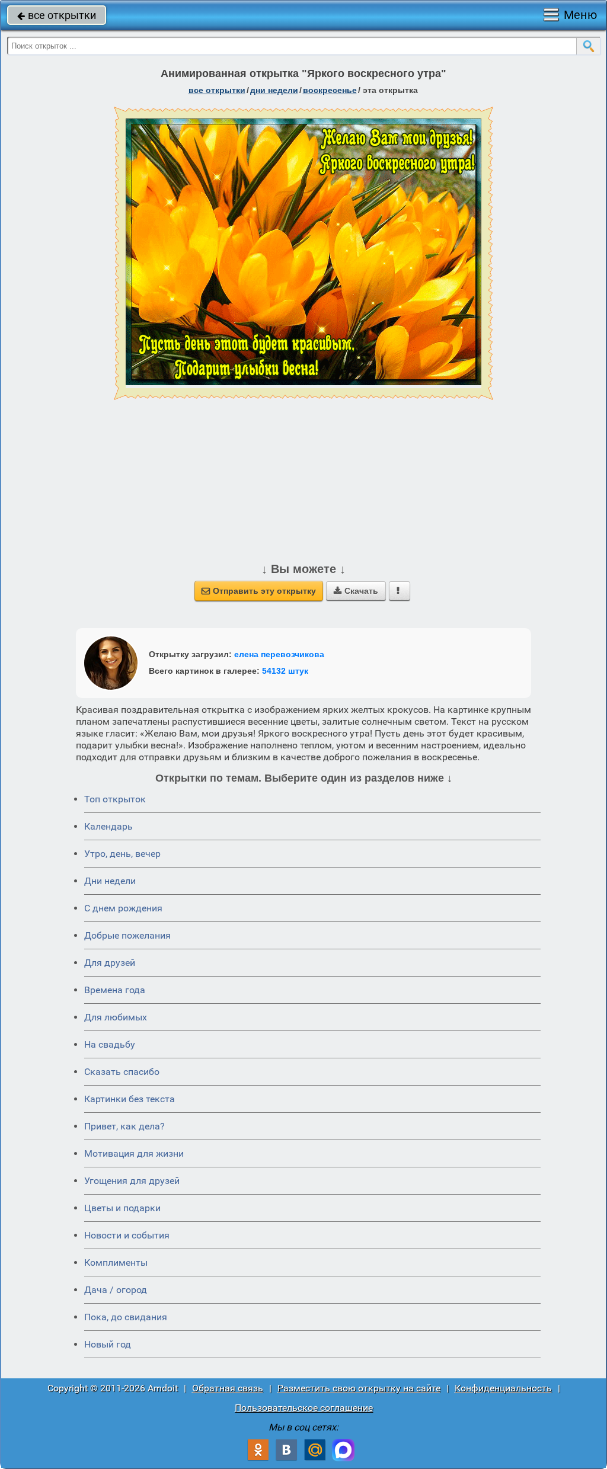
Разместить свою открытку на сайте (358, 1388)
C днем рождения (123, 908)
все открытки (56, 15)
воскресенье (330, 90)
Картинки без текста (129, 1099)
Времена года (114, 990)
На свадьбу (109, 1044)
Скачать (356, 591)
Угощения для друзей (132, 1180)
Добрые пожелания (127, 935)
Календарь (108, 826)
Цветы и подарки (122, 1208)
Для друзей (109, 962)
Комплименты (116, 1262)
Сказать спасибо (121, 1071)
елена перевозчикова (279, 654)
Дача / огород (115, 1289)
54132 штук (285, 671)
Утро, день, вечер (122, 853)
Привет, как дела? (124, 1126)
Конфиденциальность (503, 1388)
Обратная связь (227, 1388)
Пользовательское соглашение (304, 1407)
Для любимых (115, 1017)
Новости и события (127, 1235)
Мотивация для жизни (134, 1153)
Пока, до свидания (125, 1317)
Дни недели (110, 880)
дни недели (274, 90)
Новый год (107, 1344)
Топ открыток (115, 799)
